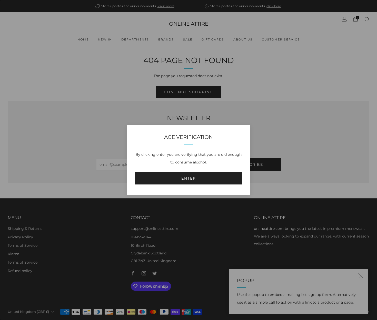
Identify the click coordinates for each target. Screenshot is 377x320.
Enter (188, 178)
